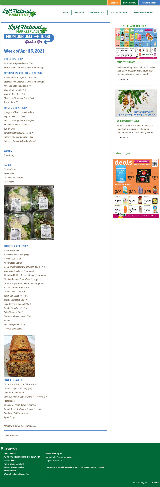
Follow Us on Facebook (149, 2)
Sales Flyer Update (126, 62)
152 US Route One (10, 453)
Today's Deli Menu (129, 2)
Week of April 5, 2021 (24, 50)
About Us (79, 12)
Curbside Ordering (143, 12)
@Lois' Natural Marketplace (63, 457)
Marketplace (97, 12)
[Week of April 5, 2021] (29, 42)
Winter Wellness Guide (128, 120)
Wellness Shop (119, 12)
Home (65, 12)
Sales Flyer (114, 2)
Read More (124, 79)
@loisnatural (57, 460)
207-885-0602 (8, 457)
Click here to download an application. (93, 467)
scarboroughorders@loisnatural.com (27, 457)
